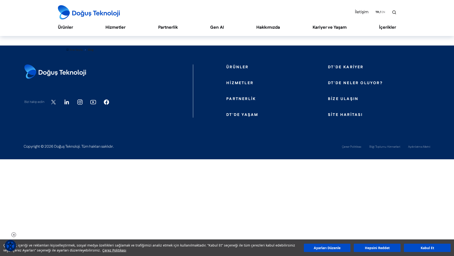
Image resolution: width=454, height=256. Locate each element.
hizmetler (239, 83)
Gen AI (217, 28)
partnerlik (241, 99)
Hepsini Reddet (377, 248)
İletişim (361, 12)
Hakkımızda (268, 28)
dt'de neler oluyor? (355, 83)
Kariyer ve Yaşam (330, 28)
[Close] (390, 12)
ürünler (237, 67)
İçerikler (387, 28)
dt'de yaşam (242, 115)
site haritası (345, 115)
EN (383, 12)
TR (377, 12)
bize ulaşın (343, 99)
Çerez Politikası (114, 250)
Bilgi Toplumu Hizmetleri (384, 147)
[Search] (394, 12)
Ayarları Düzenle (327, 248)
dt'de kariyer (346, 67)
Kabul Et (427, 248)
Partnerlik (168, 28)
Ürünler (65, 28)
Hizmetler (115, 28)
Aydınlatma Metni (419, 147)
